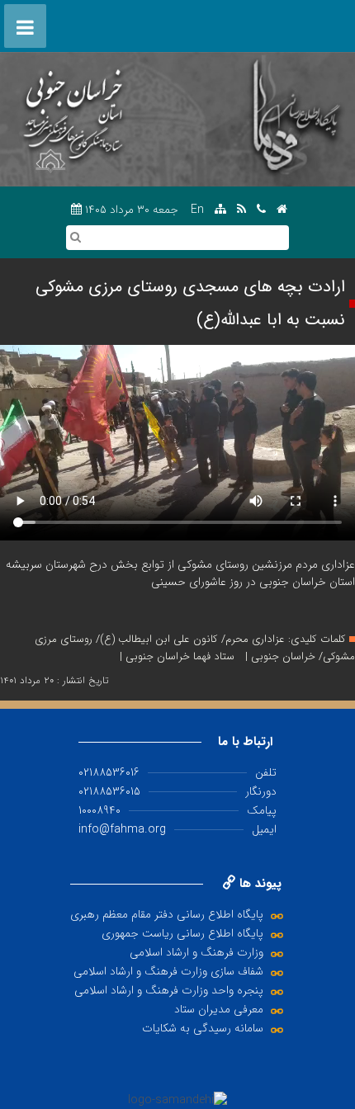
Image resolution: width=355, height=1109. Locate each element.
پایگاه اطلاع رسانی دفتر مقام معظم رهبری (166, 914)
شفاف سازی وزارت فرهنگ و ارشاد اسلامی (168, 971)
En (197, 210)
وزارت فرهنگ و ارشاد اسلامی (196, 952)
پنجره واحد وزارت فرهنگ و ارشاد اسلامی (168, 990)
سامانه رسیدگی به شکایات (202, 1028)
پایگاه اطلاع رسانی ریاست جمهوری (182, 933)
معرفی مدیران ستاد (218, 1009)
